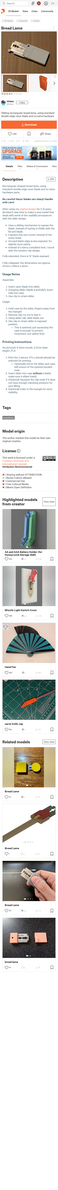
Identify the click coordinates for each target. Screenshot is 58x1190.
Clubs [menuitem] (34, 11)
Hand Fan (10, 667)
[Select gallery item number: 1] (27, 547)
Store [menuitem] (25, 11)
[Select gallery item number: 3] (30, 604)
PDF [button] (52, 179)
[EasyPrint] (33, 3)
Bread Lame (12, 791)
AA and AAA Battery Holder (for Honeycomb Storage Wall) (23, 553)
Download (31, 124)
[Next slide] (54, 83)
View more (49, 501)
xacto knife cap (14, 723)
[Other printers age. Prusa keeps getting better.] (29, 153)
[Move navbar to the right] (55, 11)
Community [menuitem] (47, 11)
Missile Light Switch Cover (21, 610)
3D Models (8, 21)
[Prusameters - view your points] (39, 3)
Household (23, 21)
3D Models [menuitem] (13, 11)
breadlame (8, 417)
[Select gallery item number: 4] (32, 604)
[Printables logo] (3, 11)
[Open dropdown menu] (54, 27)
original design (28, 208)
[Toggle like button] (6, 559)
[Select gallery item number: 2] (30, 547)
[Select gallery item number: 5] (33, 660)
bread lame (11, 961)
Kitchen (36, 21)
